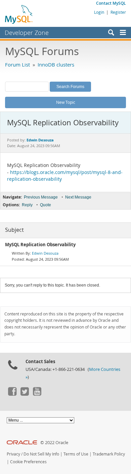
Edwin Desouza (45, 253)
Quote (45, 205)
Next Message (78, 197)
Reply (27, 205)
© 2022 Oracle (54, 442)
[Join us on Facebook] (12, 394)
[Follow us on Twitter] (24, 394)
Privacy (13, 454)
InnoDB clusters (56, 64)
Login (99, 12)
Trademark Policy (109, 454)
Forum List (17, 64)
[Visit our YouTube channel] (37, 394)
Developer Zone (27, 33)
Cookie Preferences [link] (28, 461)
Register (118, 12)
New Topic (65, 102)
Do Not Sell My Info (41, 454)
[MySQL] (19, 14)
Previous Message (41, 197)
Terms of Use (75, 454)
